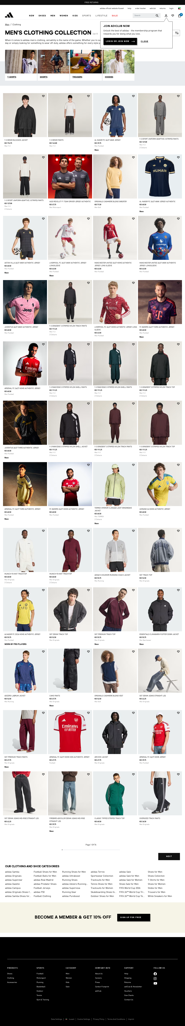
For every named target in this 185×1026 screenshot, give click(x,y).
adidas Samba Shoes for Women (18, 896)
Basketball (41, 987)
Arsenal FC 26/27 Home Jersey (152, 757)
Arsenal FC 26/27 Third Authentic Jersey (22, 509)
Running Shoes (69, 880)
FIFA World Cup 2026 (129, 888)
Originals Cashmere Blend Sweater (111, 202)
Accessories (12, 982)
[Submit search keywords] (157, 15)
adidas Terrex (98, 872)
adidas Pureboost (71, 896)
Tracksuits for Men (100, 880)
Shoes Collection (156, 876)
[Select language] (179, 8)
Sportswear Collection (102, 876)
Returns (127, 982)
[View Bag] (179, 16)
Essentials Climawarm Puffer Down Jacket (159, 634)
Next (169, 856)
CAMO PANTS (54, 696)
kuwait (71, 1019)
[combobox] (147, 15)
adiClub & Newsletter (133, 987)
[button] (31, 16)
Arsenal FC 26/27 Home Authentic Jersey (22, 388)
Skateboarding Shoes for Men (104, 892)
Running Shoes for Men (74, 872)
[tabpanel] (92, 479)
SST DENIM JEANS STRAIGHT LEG (152, 696)
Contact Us (128, 1000)
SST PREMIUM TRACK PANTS (15, 757)
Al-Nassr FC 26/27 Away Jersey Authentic (157, 202)
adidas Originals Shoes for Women (18, 892)
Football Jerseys (42, 888)
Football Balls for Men (45, 876)
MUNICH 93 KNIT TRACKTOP (15, 574)
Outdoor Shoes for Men (102, 896)
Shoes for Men (155, 872)
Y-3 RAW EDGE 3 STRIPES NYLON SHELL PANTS (68, 387)
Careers (98, 978)
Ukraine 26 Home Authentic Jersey (154, 509)
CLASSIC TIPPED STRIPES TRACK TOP (110, 818)
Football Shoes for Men (45, 872)
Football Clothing (42, 896)
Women (69, 978)
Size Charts (129, 995)
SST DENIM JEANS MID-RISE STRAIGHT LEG (21, 818)
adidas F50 (39, 892)
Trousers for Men (156, 892)
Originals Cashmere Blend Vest (109, 696)
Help (126, 974)
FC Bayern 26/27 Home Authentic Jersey (66, 509)
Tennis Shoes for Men (101, 884)
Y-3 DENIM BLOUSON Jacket (16, 140)
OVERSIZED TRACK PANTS (149, 818)
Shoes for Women (156, 884)
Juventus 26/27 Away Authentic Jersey (21, 327)
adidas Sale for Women (130, 880)
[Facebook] (155, 974)
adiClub (98, 991)
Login (171, 8)
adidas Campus (13, 888)
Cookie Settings (83, 1019)
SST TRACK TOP (145, 575)
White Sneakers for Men (160, 896)
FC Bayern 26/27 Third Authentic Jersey (156, 327)
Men (7, 25)
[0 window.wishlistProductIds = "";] (172, 16)
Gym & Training (43, 1000)
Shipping (127, 978)
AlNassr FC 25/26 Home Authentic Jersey (22, 634)
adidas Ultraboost (71, 876)
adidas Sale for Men (129, 876)
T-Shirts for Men (156, 880)
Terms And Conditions (116, 1019)
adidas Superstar (13, 880)
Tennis (39, 995)
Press (97, 982)
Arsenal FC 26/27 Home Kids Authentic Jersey (69, 757)
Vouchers (128, 991)
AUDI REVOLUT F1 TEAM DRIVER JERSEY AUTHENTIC (70, 202)
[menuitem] (31, 16)
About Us (98, 974)
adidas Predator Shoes (45, 884)
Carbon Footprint (102, 987)
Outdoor (40, 991)
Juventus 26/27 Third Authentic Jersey (21, 448)
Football (40, 974)
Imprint (131, 1019)
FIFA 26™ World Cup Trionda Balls (132, 892)
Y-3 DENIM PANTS (56, 140)
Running (40, 982)
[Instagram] (155, 978)
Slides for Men (155, 888)
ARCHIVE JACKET (101, 757)
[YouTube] (155, 983)
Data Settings (56, 1019)
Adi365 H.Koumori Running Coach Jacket (112, 575)
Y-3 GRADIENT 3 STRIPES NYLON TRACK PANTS (68, 326)
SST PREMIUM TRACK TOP (105, 634)
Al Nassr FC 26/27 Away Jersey (108, 140)
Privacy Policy (98, 1019)
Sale (68, 987)
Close (144, 41)
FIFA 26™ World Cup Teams (132, 896)
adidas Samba (12, 872)
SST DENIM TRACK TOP (58, 634)
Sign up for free (130, 917)
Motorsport (41, 978)
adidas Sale (125, 872)
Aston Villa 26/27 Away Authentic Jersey (22, 263)
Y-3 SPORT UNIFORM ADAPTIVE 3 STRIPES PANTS (158, 139)
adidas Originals (13, 876)
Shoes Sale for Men (129, 884)
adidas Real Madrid (43, 880)
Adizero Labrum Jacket (14, 696)
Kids (67, 982)
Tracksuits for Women (102, 888)
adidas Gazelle (12, 884)
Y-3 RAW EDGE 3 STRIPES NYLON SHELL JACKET (68, 447)
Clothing (16, 25)
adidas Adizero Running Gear (75, 884)
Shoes (9, 974)
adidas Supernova (71, 888)
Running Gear (69, 892)
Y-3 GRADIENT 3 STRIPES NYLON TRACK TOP (157, 387)
